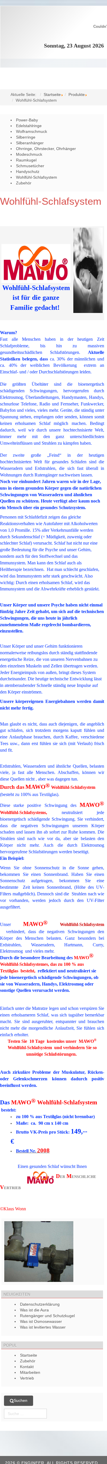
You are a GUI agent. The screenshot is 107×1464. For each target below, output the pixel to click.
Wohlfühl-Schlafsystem (50, 201)
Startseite (52, 94)
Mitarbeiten (30, 1372)
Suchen (20, 1400)
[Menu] (53, 75)
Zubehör (27, 1361)
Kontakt (27, 1366)
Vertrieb (27, 1378)
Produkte (76, 94)
